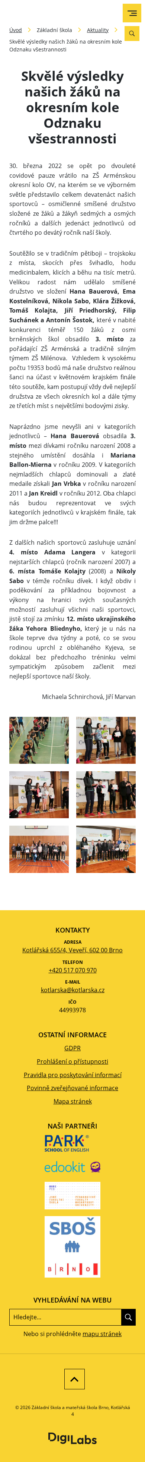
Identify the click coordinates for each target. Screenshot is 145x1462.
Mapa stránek (73, 1101)
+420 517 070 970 (73, 970)
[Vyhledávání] (132, 33)
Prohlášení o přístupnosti (72, 1061)
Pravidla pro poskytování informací (73, 1075)
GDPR (72, 1048)
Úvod (15, 30)
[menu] (132, 13)
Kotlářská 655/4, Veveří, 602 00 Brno (72, 950)
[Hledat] (128, 1317)
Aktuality (98, 30)
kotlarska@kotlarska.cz (72, 990)
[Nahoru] (73, 1379)
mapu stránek (102, 1334)
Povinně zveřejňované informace (72, 1088)
